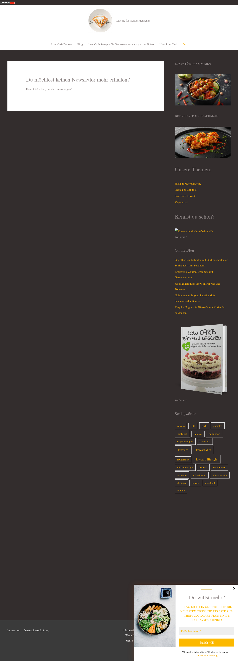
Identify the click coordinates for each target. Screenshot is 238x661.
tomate (195, 483)
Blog (80, 44)
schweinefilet (199, 475)
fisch (204, 426)
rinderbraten (219, 467)
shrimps (181, 483)
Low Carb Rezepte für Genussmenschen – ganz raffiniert (121, 44)
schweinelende (220, 475)
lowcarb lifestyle (207, 459)
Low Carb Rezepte (185, 196)
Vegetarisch (181, 202)
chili (193, 426)
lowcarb (183, 449)
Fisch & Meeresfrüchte (188, 183)
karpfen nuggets (185, 441)
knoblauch (205, 441)
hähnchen (214, 434)
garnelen (217, 426)
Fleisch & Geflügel (186, 189)
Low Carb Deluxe (61, 44)
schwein (181, 475)
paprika (203, 467)
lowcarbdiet (183, 459)
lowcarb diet (203, 450)
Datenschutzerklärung (206, 655)
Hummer (198, 434)
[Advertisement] (203, 557)
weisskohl (210, 483)
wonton (181, 490)
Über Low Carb (168, 44)
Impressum (13, 630)
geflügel (182, 434)
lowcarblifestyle (185, 467)
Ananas (181, 426)
